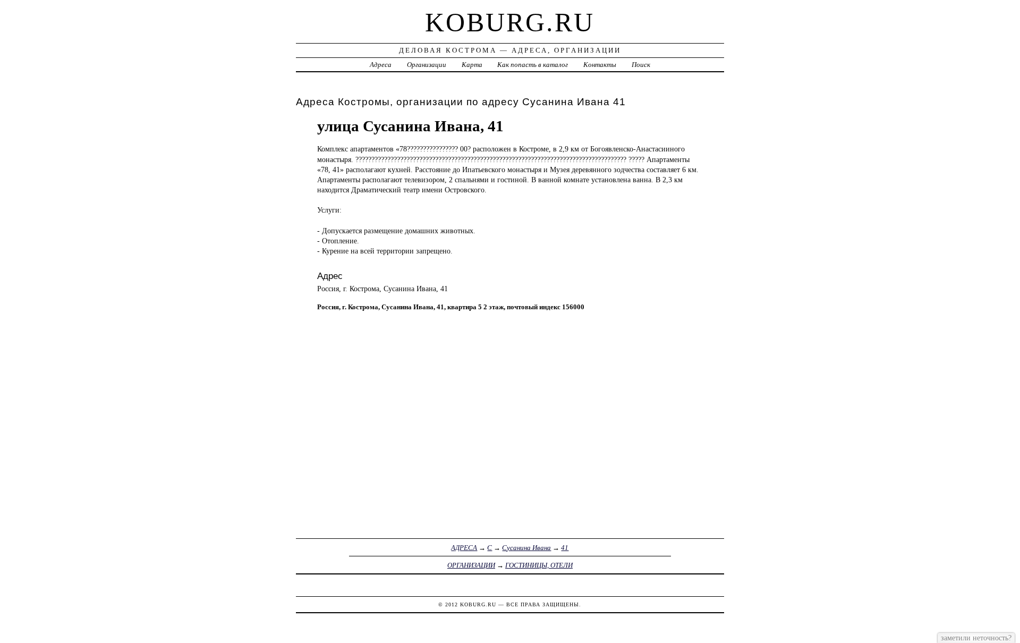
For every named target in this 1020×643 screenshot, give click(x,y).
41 (564, 548)
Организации (426, 65)
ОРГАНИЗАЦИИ (471, 565)
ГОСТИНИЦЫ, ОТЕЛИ (539, 565)
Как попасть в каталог (532, 65)
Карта (472, 65)
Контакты (599, 65)
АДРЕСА (464, 548)
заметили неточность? (976, 637)
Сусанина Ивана (526, 548)
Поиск (641, 65)
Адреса (381, 65)
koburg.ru (509, 22)
